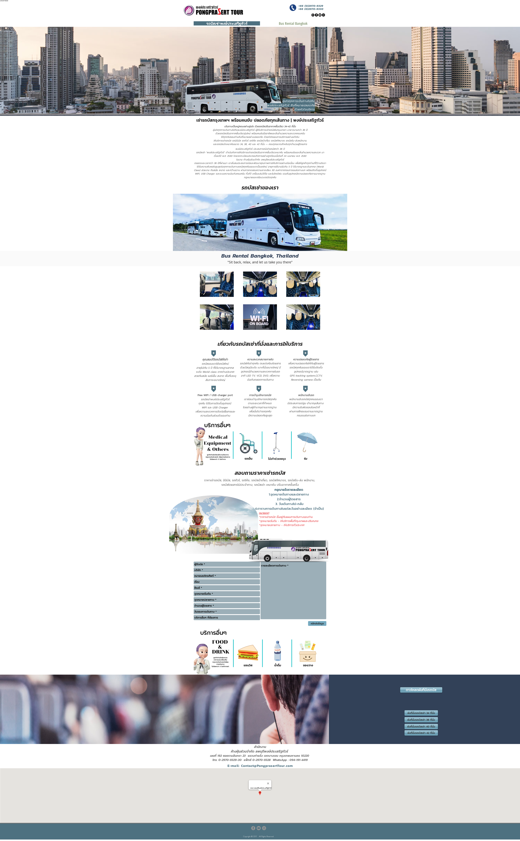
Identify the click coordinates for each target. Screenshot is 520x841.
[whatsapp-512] (312, 15)
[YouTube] (319, 15)
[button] (421, 690)
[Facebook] (316, 15)
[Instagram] (323, 15)
